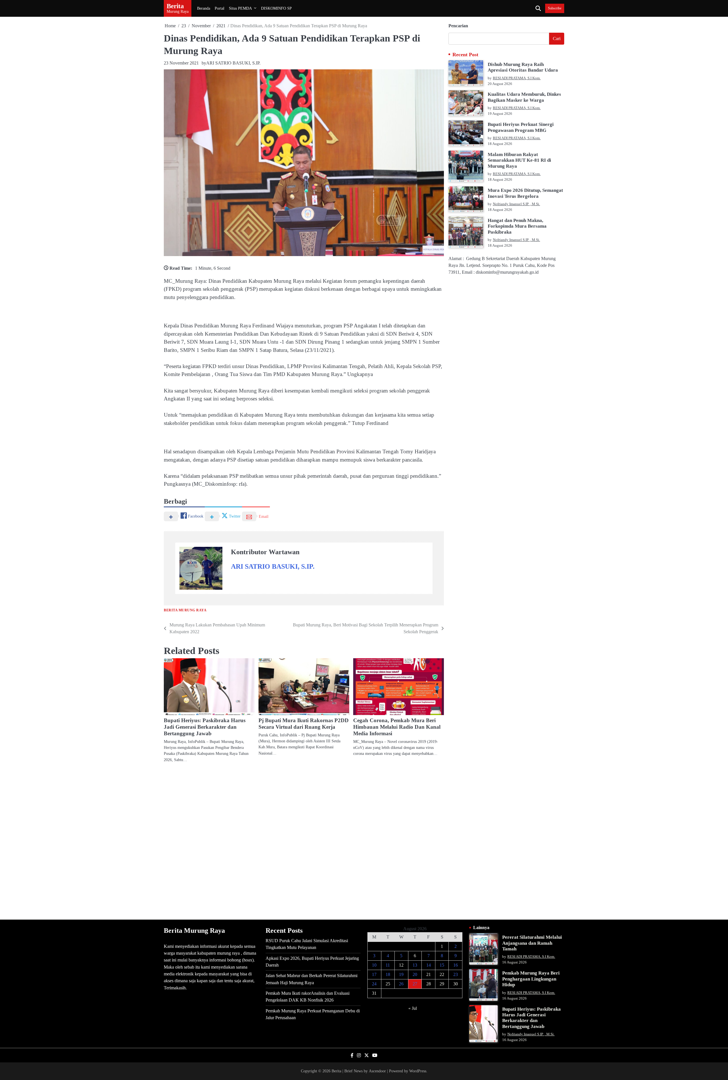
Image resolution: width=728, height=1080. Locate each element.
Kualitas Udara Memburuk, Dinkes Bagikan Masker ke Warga (524, 97)
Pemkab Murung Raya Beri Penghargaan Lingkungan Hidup (531, 978)
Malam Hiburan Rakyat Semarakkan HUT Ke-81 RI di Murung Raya (519, 160)
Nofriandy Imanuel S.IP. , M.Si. (516, 204)
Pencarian (458, 25)
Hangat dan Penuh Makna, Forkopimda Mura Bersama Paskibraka (517, 226)
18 (388, 974)
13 (415, 965)
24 (374, 983)
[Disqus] (304, 841)
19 (401, 974)
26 (401, 983)
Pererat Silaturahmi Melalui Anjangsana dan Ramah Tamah (532, 943)
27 (415, 983)
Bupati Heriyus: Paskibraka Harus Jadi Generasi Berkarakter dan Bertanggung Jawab (204, 726)
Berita (175, 6)
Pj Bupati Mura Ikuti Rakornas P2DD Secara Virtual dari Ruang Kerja (303, 723)
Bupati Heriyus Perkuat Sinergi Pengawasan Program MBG (521, 127)
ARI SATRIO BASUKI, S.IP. (233, 63)
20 (415, 974)
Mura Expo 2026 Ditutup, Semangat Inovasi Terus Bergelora (525, 193)
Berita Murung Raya (185, 610)
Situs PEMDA (240, 8)
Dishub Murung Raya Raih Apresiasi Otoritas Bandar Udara (523, 66)
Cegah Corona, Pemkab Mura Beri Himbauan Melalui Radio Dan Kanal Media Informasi (396, 726)
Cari (557, 38)
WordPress (417, 1071)
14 (428, 965)
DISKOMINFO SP (276, 8)
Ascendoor (377, 1071)
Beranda (203, 8)
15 (442, 965)
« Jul (412, 1008)
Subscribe (554, 8)
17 (374, 974)
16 (455, 965)
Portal (219, 8)
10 (374, 965)
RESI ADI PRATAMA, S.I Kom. (517, 78)
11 (388, 965)
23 (455, 974)
